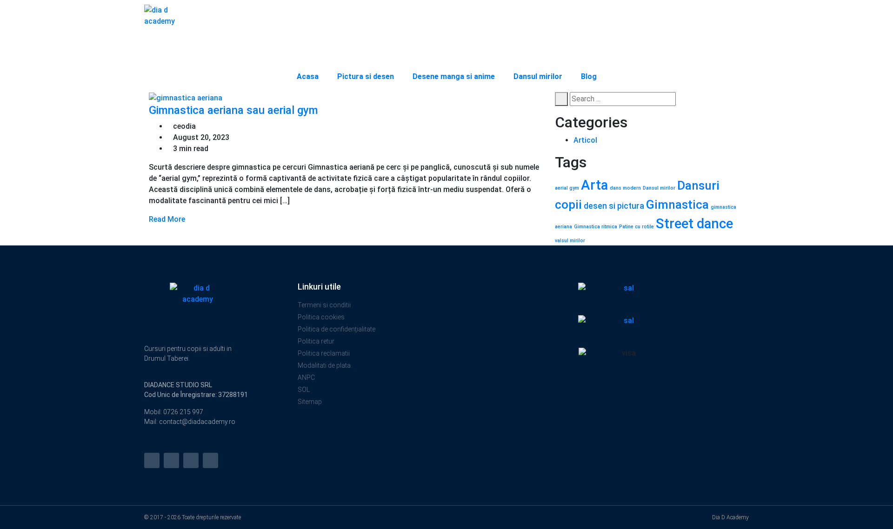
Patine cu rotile (636, 227)
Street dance (694, 223)
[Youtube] (191, 460)
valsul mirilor (570, 241)
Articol (585, 140)
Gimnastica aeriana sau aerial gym (235, 110)
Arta (594, 185)
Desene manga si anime (454, 76)
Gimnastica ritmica (595, 227)
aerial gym (567, 188)
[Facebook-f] (171, 460)
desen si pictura (614, 206)
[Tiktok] (210, 460)
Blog (589, 76)
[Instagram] (152, 460)
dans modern (625, 188)
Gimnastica (677, 205)
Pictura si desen (365, 76)
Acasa (308, 76)
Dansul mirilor (537, 76)
